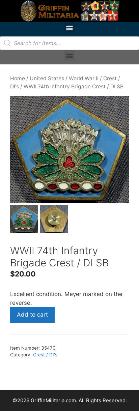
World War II (84, 78)
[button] (69, 27)
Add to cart (32, 314)
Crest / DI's (45, 354)
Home (17, 78)
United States (47, 78)
